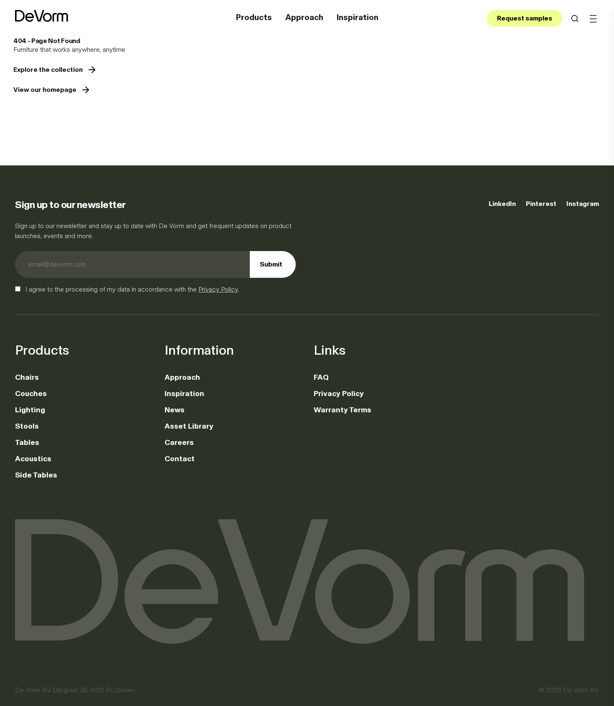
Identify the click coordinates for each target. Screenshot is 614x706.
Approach (304, 17)
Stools (27, 426)
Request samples (524, 18)
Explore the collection (48, 70)
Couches (31, 393)
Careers (179, 442)
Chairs (27, 377)
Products (254, 17)
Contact (180, 458)
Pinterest (541, 204)
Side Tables (36, 475)
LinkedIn (502, 204)
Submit (271, 264)
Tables (27, 442)
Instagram (582, 204)
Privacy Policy (218, 289)
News (175, 409)
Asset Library (189, 426)
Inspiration (357, 17)
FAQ (321, 377)
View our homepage (44, 90)
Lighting (30, 409)
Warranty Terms (342, 409)
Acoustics (33, 458)
